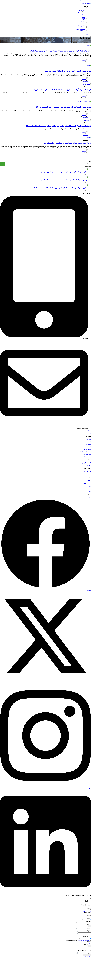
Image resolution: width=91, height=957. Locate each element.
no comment (85, 63)
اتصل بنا (86, 34)
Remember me (86, 910)
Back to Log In (87, 956)
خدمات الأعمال (81, 26)
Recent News (88, 166)
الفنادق (83, 18)
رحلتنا (84, 8)
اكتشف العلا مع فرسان (80, 29)
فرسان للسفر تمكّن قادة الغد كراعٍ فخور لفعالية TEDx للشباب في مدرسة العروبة (62, 90)
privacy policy (86, 922)
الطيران (83, 17)
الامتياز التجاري (87, 430)
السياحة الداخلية (81, 25)
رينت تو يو (83, 14)
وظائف (89, 480)
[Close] (90, 898)
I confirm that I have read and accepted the (77, 922)
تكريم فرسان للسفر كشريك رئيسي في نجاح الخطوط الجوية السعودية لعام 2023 (63, 107)
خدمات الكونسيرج (87, 449)
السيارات (83, 21)
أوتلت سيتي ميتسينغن (86, 488)
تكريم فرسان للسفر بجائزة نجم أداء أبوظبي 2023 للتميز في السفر (68, 71)
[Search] (2, 164)
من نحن (83, 7)
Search (89, 161)
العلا (90, 491)
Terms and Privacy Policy (83, 940)
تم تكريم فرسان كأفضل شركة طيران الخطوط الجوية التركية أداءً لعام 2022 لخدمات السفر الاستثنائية (60, 188)
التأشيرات (83, 19)
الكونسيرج (82, 22)
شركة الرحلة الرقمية (80, 13)
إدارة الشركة (82, 10)
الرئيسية (86, 41)
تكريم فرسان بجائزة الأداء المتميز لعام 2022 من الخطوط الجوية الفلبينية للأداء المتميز (64, 180)
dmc (84, 60)
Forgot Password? (87, 911)
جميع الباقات (82, 30)
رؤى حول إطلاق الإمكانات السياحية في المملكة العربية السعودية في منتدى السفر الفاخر (60, 51)
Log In (89, 943)
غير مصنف (85, 47)
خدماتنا (86, 15)
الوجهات (89, 486)
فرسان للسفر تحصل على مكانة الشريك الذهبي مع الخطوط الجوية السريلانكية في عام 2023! (58, 126)
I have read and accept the (78, 940)
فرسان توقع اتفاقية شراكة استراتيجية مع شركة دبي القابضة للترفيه (67, 143)
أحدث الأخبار (86, 483)
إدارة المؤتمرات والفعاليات (79, 23)
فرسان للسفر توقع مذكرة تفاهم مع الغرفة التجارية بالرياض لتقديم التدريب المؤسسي (64, 172)
